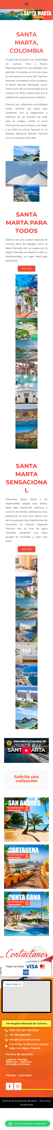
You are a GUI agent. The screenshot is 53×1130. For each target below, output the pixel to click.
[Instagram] (17, 1086)
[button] (26, 3)
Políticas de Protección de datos (19, 1100)
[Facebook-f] (9, 1086)
